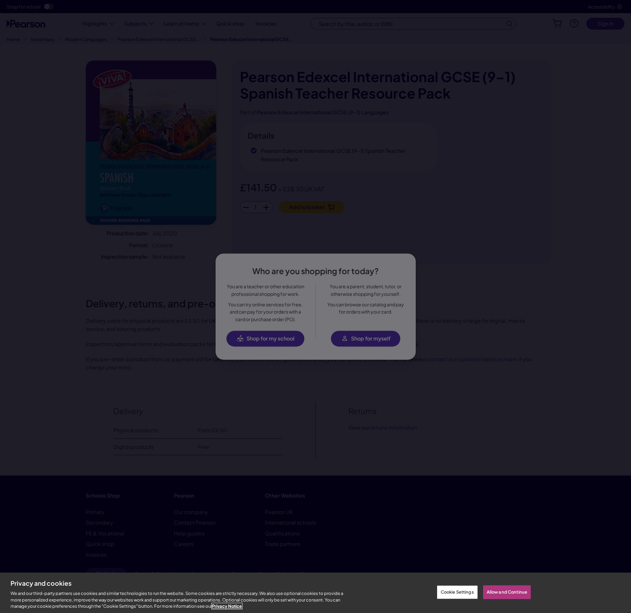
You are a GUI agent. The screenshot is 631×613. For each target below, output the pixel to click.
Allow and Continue (507, 592)
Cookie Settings (457, 592)
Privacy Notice (227, 606)
